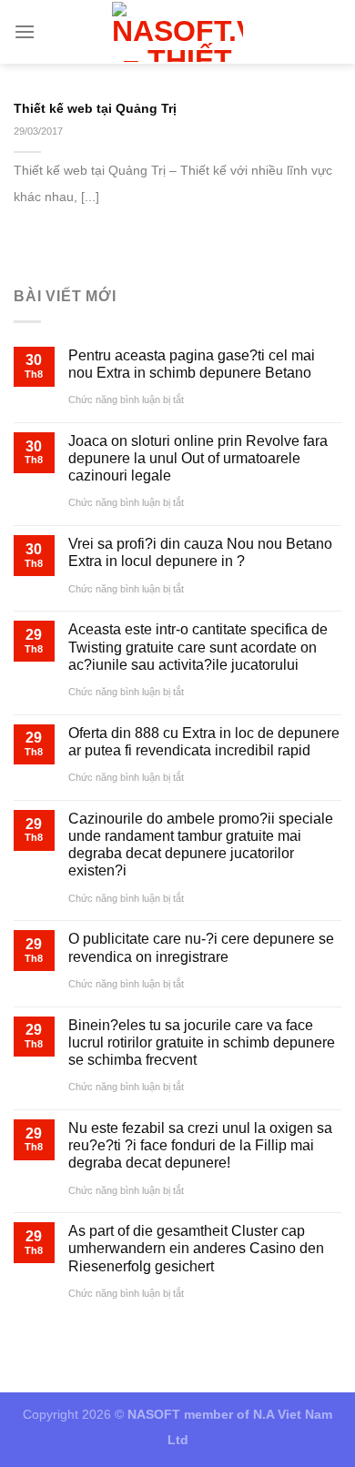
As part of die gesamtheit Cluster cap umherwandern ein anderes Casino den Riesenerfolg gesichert (196, 1248)
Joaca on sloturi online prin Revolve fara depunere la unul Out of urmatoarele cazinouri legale (198, 458)
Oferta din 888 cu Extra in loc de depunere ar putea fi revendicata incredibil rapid (204, 741)
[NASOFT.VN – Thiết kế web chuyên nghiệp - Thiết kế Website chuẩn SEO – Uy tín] (178, 32)
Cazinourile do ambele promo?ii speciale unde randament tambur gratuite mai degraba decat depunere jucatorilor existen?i (200, 845)
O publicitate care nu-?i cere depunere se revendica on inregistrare (201, 947)
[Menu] (25, 31)
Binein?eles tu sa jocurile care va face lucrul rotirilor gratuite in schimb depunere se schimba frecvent (201, 1042)
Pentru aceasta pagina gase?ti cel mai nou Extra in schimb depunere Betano (191, 364)
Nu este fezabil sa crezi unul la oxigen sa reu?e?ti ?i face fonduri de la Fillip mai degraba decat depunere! (200, 1145)
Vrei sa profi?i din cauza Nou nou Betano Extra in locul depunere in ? (200, 552)
